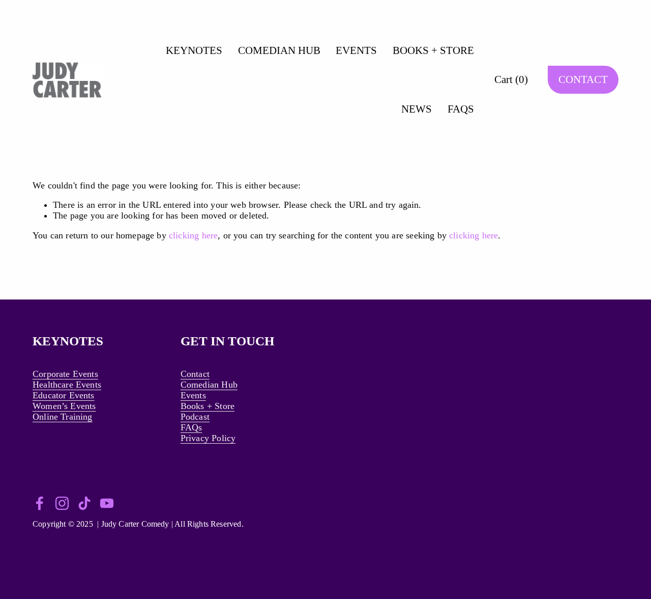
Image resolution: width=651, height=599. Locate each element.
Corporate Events (65, 374)
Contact (195, 374)
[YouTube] (107, 503)
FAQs (191, 427)
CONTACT (583, 79)
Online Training (63, 417)
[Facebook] (40, 503)
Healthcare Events (67, 384)
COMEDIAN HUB (279, 50)
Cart (511, 79)
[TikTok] (84, 503)
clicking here (193, 235)
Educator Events (64, 395)
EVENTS (356, 50)
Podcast (195, 417)
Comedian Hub (209, 384)
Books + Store (207, 406)
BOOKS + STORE (433, 50)
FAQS (461, 109)
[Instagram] (62, 503)
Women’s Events (64, 406)
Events (193, 395)
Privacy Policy (208, 438)
